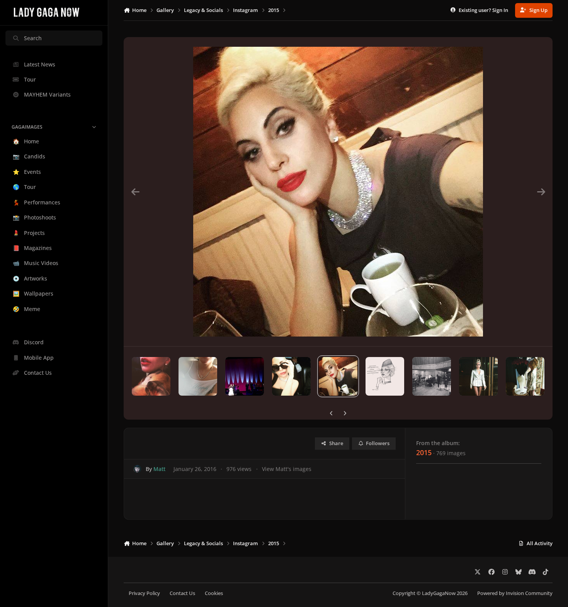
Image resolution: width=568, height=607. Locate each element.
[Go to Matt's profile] (137, 469)
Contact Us (182, 593)
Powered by (515, 593)
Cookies (214, 593)
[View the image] (151, 376)
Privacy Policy (144, 593)
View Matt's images (286, 469)
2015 (424, 452)
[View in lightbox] (338, 191)
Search (33, 38)
